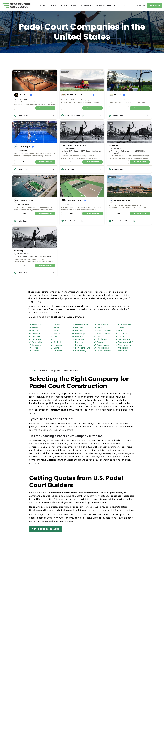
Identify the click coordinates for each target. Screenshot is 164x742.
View (24, 108)
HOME (42, 5)
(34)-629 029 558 (22, 254)
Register (142, 5)
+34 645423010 (22, 99)
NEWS (122, 5)
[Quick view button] (53, 116)
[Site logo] (17, 5)
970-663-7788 (69, 205)
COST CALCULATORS (57, 5)
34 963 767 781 (116, 149)
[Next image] (54, 80)
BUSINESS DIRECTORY (106, 5)
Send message (46, 108)
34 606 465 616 (69, 149)
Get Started (155, 5)
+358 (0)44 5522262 (23, 205)
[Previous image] (15, 80)
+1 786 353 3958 (22, 151)
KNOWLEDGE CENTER (81, 5)
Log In (133, 5)
